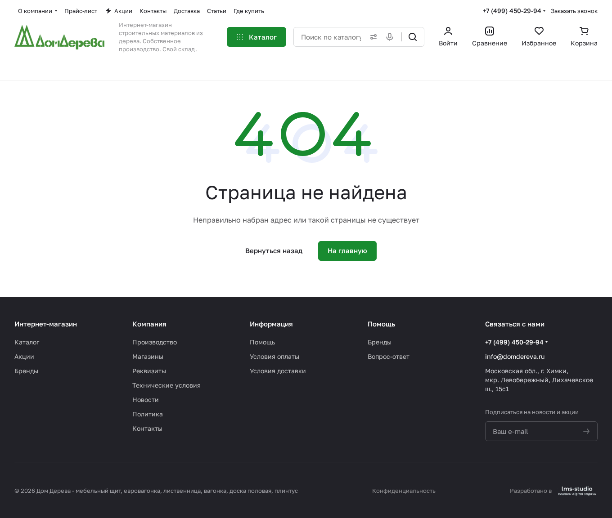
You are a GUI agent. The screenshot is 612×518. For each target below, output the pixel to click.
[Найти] (412, 36)
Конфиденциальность (404, 490)
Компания (149, 324)
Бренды (26, 371)
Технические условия (166, 385)
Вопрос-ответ (389, 356)
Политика (147, 414)
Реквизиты (149, 371)
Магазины (147, 356)
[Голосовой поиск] (391, 36)
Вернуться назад (273, 250)
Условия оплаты (274, 356)
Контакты (147, 428)
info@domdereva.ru (514, 356)
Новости (145, 399)
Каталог (26, 342)
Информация (271, 324)
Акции (24, 356)
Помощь (262, 342)
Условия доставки (278, 371)
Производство (154, 342)
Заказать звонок (574, 10)
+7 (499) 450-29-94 (512, 10)
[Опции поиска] (372, 36)
